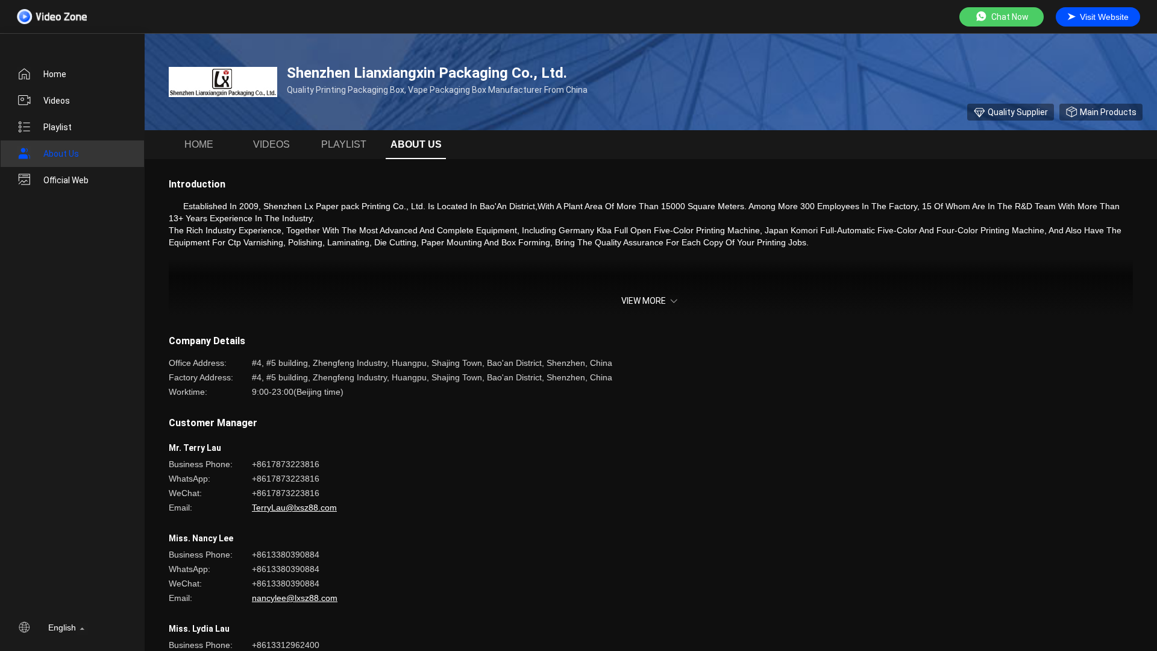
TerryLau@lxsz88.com (294, 507)
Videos (56, 100)
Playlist (57, 127)
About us (61, 154)
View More (643, 301)
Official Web (66, 180)
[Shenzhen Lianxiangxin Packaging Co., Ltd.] (223, 82)
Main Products (1108, 112)
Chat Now (1010, 17)
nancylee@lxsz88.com (294, 598)
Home (54, 74)
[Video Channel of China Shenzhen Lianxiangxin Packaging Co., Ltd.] (52, 16)
